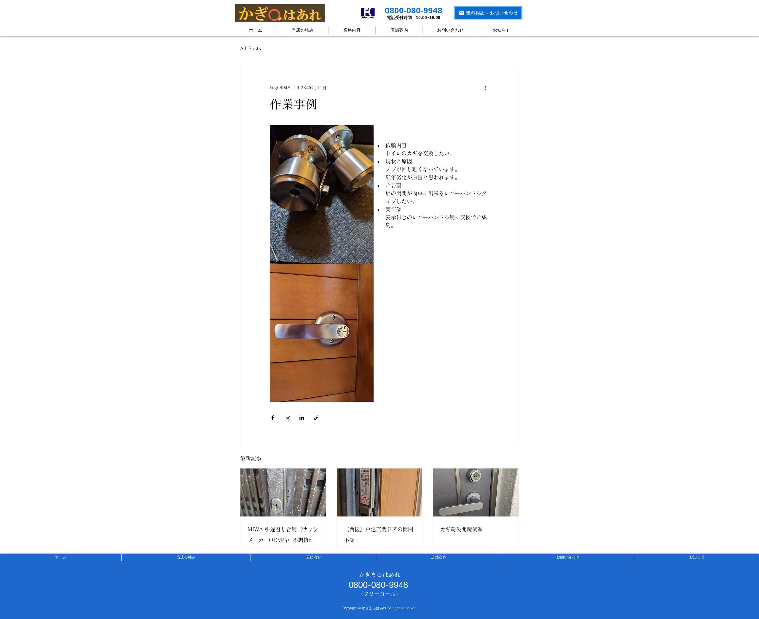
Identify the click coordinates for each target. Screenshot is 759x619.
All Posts (250, 48)
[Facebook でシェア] (272, 417)
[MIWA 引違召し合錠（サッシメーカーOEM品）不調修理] (283, 492)
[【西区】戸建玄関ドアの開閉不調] (379, 492)
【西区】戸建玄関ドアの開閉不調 (378, 535)
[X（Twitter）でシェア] (287, 417)
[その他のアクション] (485, 87)
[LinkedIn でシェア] (301, 417)
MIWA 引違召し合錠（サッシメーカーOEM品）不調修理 (283, 535)
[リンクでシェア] (316, 417)
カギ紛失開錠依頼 (461, 529)
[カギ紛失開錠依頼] (476, 492)
